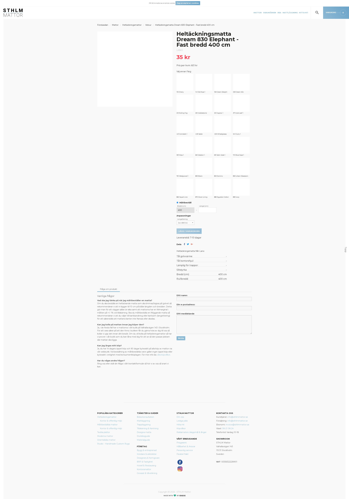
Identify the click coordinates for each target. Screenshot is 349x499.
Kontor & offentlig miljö (111, 421)
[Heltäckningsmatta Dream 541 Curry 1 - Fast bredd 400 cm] (241, 124)
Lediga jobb (182, 421)
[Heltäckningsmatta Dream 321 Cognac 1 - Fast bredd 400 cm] (222, 103)
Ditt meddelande (185, 313)
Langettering (182, 219)
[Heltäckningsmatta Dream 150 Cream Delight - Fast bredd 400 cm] (222, 82)
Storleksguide (143, 436)
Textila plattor (103, 432)
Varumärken (269, 13)
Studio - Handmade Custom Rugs (113, 444)
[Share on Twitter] (188, 244)
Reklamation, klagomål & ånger (191, 432)
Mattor (258, 13)
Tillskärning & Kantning (147, 428)
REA (279, 13)
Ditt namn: (182, 295)
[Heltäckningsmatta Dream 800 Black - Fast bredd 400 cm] (203, 166)
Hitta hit (303, 13)
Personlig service (185, 450)
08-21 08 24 (228, 428)
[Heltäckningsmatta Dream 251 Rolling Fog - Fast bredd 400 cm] (185, 103)
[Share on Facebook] (184, 244)
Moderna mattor (105, 436)
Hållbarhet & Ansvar (186, 446)
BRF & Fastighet (145, 462)
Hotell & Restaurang (146, 465)
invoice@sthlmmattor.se (237, 424)
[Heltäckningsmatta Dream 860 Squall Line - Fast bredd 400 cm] (185, 187)
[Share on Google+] (192, 244)
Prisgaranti (182, 442)
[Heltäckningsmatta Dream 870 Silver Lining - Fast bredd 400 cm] (203, 187)
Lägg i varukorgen (189, 231)
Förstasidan (102, 25)
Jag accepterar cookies (188, 3)
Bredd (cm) (181, 206)
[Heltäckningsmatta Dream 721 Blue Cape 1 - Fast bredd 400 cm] (241, 145)
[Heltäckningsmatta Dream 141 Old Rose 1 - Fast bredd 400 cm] (203, 82)
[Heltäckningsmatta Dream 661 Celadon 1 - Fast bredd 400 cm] (203, 145)
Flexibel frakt (182, 454)
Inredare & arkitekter (147, 454)
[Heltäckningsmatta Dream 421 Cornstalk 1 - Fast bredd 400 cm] (185, 124)
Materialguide (143, 440)
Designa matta (144, 432)
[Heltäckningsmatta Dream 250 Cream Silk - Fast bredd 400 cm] (241, 82)
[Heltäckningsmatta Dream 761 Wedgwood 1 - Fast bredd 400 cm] (185, 166)
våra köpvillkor (163, 355)
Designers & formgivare (148, 458)
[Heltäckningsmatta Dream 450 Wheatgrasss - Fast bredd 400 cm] (222, 124)
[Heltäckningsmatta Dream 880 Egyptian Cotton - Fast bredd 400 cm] (222, 187)
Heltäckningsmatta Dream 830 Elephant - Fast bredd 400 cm (184, 25)
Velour (148, 25)
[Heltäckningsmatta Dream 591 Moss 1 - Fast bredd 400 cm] (185, 145)
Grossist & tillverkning (147, 473)
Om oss (180, 417)
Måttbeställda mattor (107, 424)
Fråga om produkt (108, 289)
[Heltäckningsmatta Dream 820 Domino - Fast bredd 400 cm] (222, 166)
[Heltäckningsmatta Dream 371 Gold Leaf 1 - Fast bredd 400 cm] (241, 103)
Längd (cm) (203, 206)
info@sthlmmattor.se (238, 417)
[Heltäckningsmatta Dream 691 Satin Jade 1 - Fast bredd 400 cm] (222, 145)
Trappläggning (144, 424)
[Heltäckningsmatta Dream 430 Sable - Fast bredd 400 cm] (203, 124)
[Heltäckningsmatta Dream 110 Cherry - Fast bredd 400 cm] (185, 82)
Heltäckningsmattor (132, 25)
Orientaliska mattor (106, 440)
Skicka (181, 338)
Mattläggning (290, 13)
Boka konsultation (145, 417)
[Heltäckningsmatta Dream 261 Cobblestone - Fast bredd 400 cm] (203, 103)
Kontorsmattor (144, 469)
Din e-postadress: (186, 304)
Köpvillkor (181, 428)
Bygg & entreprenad (147, 450)
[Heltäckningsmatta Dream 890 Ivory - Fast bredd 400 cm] (241, 187)
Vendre (182, 496)
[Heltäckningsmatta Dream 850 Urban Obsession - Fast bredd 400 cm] (241, 166)
